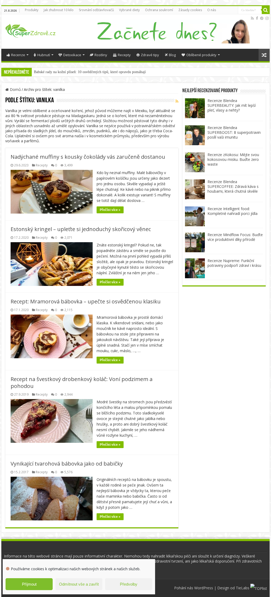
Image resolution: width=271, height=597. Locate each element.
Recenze (18, 54)
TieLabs (242, 587)
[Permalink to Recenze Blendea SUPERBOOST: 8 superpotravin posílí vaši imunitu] (195, 134)
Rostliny (100, 54)
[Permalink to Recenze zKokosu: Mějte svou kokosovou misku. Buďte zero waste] (195, 161)
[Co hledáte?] (266, 10)
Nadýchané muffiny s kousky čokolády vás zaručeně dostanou (88, 156)
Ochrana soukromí (159, 10)
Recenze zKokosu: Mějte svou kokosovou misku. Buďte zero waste (233, 159)
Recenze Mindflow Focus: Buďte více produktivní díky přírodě (235, 237)
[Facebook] (257, 18)
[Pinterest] (262, 18)
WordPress (203, 587)
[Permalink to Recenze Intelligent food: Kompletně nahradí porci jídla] (195, 215)
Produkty (31, 10)
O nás (211, 10)
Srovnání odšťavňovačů (96, 10)
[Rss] (252, 18)
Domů (15, 89)
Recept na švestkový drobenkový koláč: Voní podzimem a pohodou (81, 382)
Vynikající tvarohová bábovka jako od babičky (67, 463)
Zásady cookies (190, 10)
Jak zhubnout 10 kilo (59, 10)
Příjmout (29, 584)
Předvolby (128, 584)
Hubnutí (43, 54)
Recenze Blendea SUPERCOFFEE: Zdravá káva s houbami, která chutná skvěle (233, 186)
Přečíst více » (110, 210)
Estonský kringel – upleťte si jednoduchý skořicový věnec (81, 229)
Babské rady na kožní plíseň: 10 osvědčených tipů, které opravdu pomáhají (90, 72)
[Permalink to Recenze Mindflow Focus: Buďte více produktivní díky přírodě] (195, 241)
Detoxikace (72, 54)
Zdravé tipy (150, 54)
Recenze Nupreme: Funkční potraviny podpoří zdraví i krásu (234, 263)
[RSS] (176, 101)
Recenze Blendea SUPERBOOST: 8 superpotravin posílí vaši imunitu (234, 132)
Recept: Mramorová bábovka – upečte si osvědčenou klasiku (86, 301)
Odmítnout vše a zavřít (79, 584)
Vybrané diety (129, 10)
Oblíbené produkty (201, 54)
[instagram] (267, 18)
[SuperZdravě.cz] (30, 30)
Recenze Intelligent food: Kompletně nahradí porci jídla (232, 211)
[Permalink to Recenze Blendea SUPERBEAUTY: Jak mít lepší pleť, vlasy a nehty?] (195, 107)
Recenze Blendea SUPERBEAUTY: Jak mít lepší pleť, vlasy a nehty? (231, 105)
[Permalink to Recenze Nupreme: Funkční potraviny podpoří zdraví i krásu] (195, 267)
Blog (172, 54)
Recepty (124, 54)
